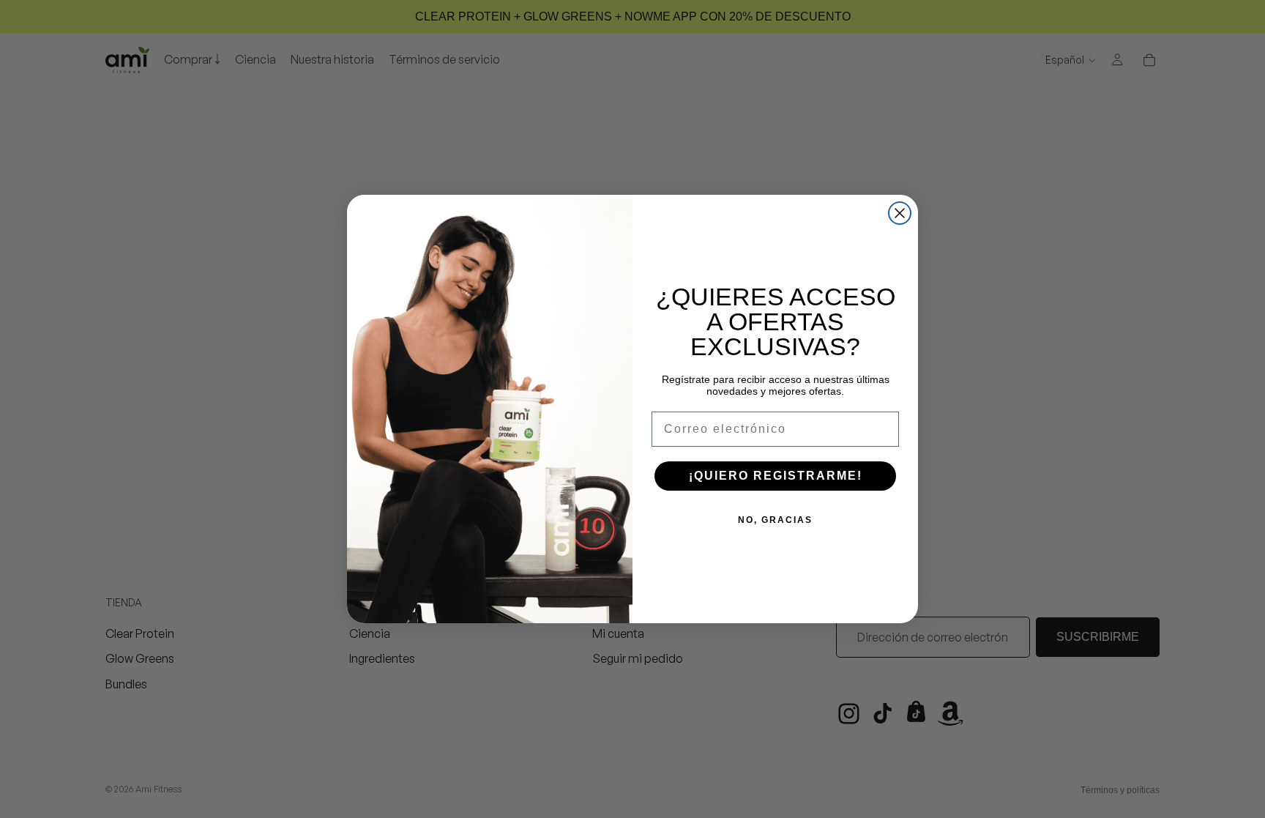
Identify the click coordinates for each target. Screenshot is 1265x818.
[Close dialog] (900, 213)
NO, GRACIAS (775, 520)
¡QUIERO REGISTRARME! (775, 475)
